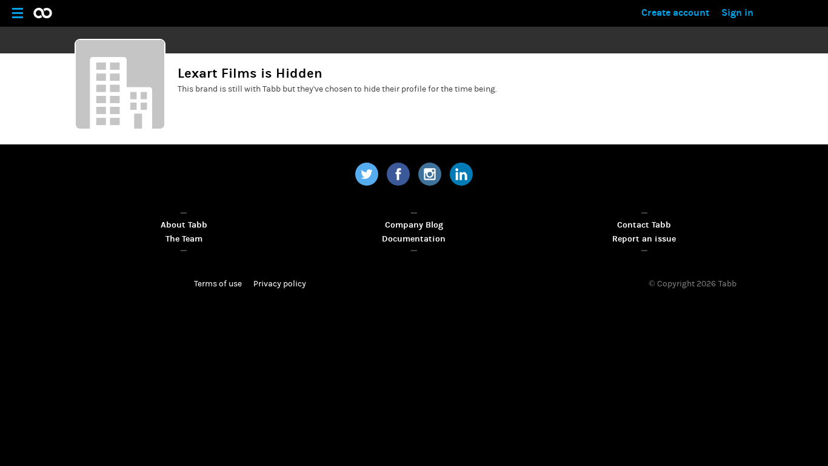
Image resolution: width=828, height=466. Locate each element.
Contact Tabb (644, 225)
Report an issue (644, 239)
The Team (183, 239)
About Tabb (184, 225)
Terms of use (218, 284)
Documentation (414, 239)
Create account (675, 12)
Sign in (737, 12)
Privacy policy (279, 284)
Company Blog (414, 225)
